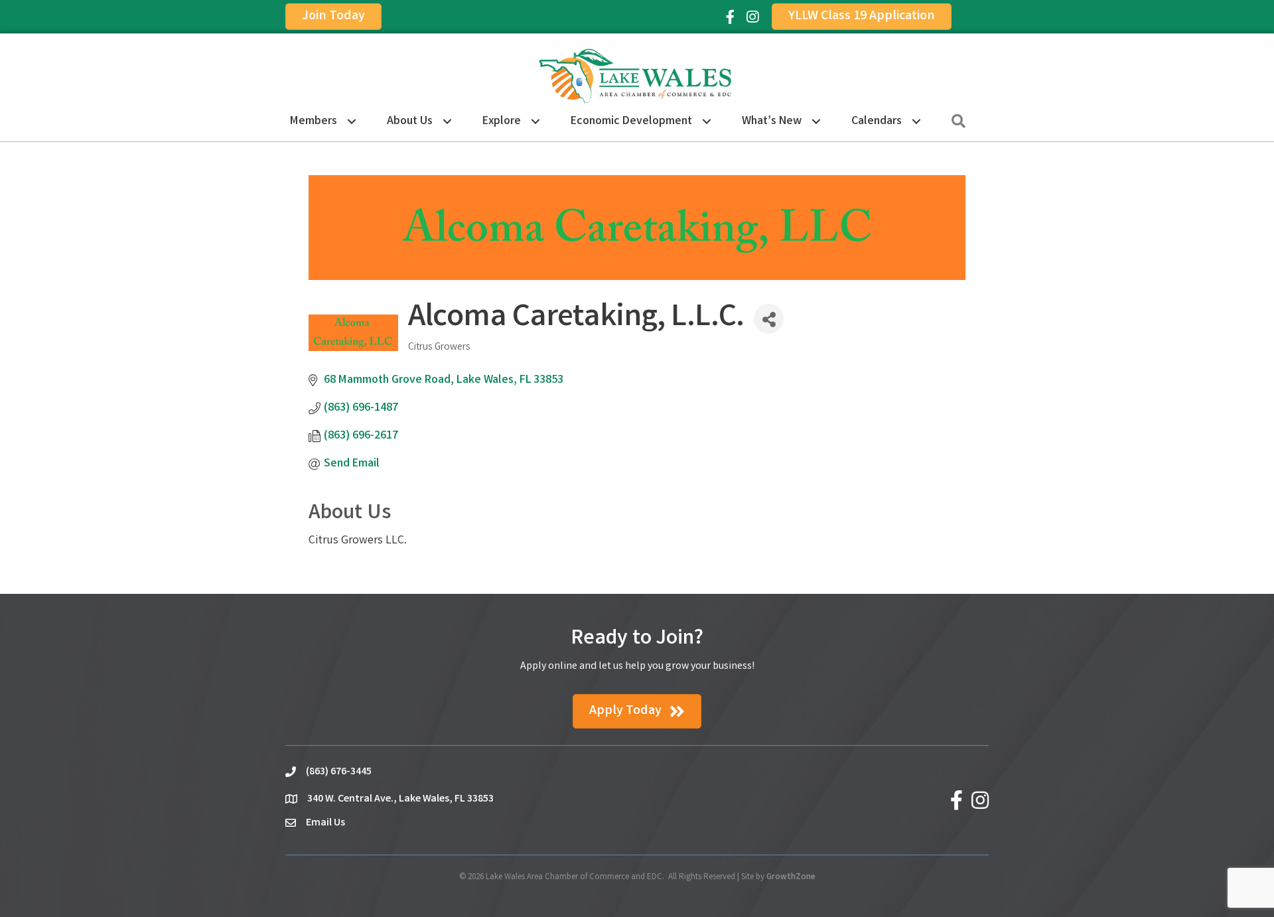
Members (313, 121)
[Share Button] (769, 319)
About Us (410, 121)
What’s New (772, 121)
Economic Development (631, 121)
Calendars (876, 121)
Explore (501, 121)
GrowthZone (790, 877)
